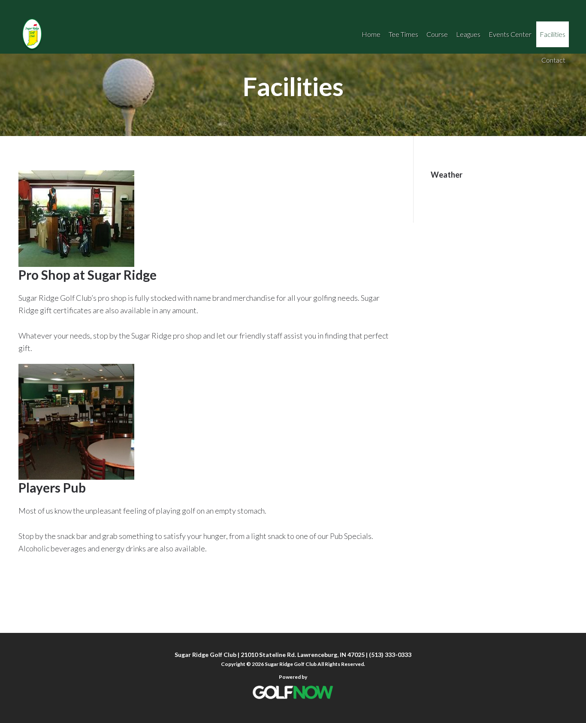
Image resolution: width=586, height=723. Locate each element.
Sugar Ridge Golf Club (154, 34)
